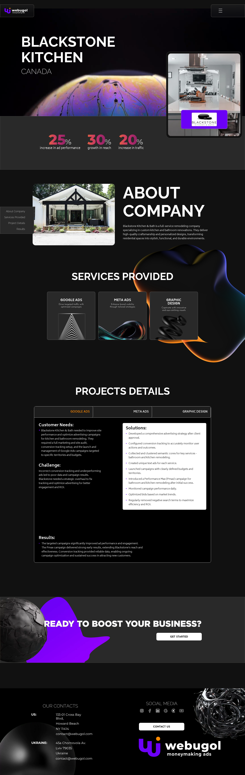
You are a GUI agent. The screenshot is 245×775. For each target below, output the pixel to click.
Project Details (16, 223)
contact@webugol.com (72, 734)
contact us (161, 727)
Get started (179, 637)
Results (21, 229)
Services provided (14, 217)
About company (15, 211)
